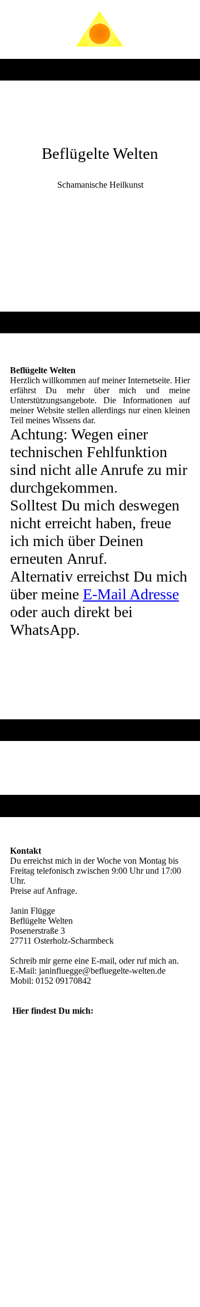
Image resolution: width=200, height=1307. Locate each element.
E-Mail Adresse (131, 594)
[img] (100, 29)
